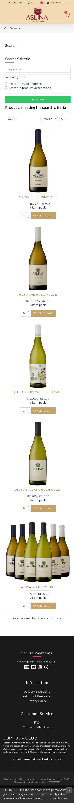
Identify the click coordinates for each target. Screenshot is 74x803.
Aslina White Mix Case (38, 587)
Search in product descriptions (30, 88)
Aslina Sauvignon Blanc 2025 (37, 489)
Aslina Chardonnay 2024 (38, 197)
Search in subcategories (25, 83)
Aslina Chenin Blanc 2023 (37, 294)
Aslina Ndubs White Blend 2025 (38, 392)
